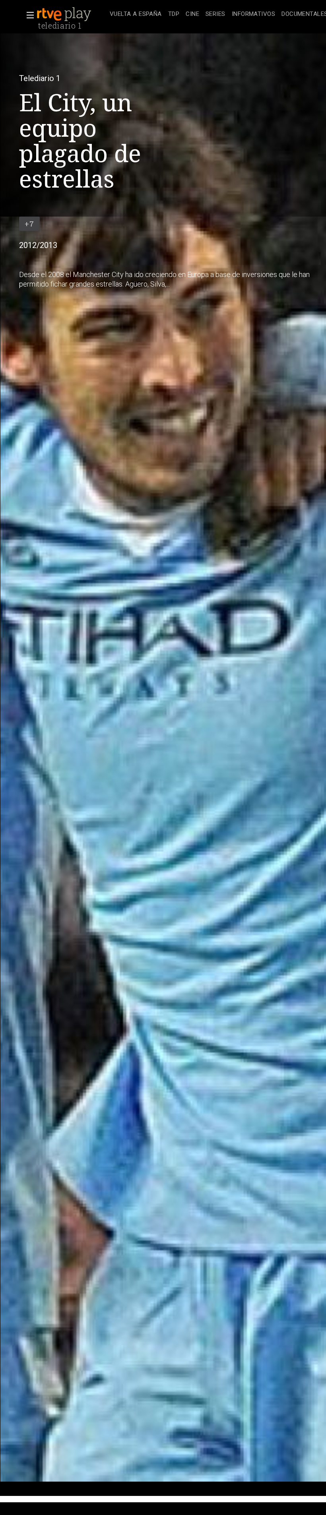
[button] (28, 15)
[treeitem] (136, 14)
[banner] (72, 14)
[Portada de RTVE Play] (65, 14)
